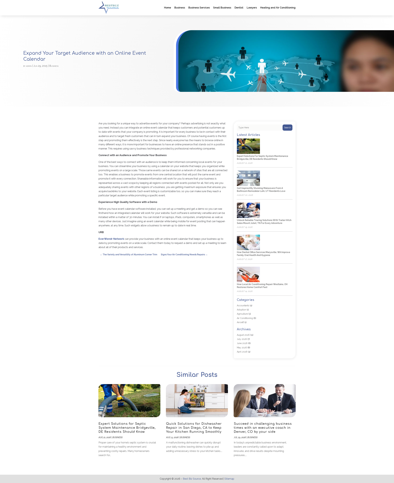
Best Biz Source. (192, 478)
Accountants (243, 305)
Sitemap (229, 478)
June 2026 (242, 343)
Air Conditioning (245, 318)
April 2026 (242, 352)
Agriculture (242, 314)
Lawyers (252, 7)
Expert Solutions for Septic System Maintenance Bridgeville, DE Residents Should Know (127, 428)
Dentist (239, 7)
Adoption (241, 309)
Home (167, 7)
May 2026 (242, 347)
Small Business (222, 7)
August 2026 (243, 335)
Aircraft (240, 322)
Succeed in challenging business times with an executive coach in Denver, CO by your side (263, 428)
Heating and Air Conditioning (278, 7)
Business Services (199, 7)
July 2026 (242, 339)
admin (29, 65)
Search (287, 127)
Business (179, 7)
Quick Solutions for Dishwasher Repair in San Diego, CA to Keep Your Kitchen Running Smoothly (194, 428)
